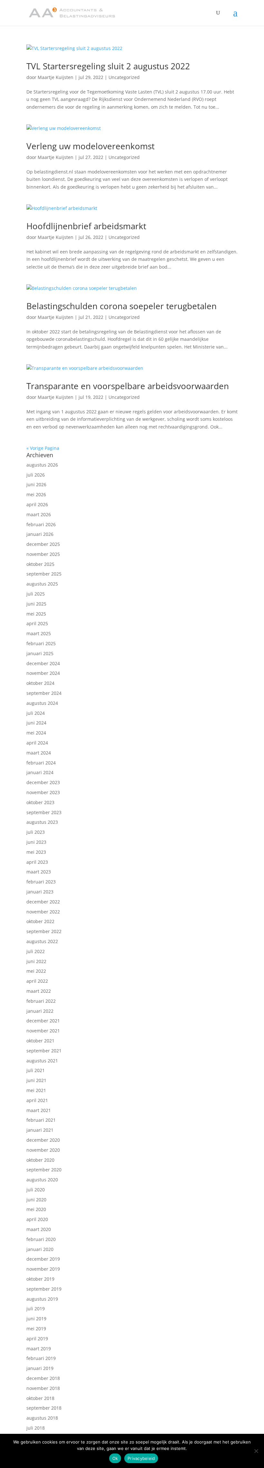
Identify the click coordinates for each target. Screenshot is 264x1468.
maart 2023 (38, 872)
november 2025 (43, 554)
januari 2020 (39, 1249)
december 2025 (43, 544)
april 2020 (37, 1219)
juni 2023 (36, 842)
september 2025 (43, 574)
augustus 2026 (42, 465)
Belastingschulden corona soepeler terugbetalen (121, 306)
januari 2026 (39, 534)
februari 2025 (41, 643)
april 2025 (37, 623)
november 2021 (43, 1031)
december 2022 (43, 902)
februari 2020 (41, 1239)
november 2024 (43, 673)
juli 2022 (35, 951)
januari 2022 (39, 1011)
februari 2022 (41, 1001)
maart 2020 (38, 1229)
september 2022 (43, 931)
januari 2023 (39, 892)
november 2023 (43, 792)
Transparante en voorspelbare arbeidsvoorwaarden (127, 386)
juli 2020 (35, 1190)
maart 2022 (38, 991)
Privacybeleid (141, 1458)
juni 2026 (36, 484)
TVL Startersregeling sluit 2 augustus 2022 (108, 66)
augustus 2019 (42, 1299)
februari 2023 (41, 882)
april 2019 (37, 1338)
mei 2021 (36, 1090)
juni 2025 (36, 604)
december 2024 (43, 663)
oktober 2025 (40, 564)
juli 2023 (35, 832)
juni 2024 (36, 723)
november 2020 (43, 1150)
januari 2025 (39, 653)
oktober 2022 (40, 921)
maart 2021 (38, 1110)
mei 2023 (36, 852)
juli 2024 (35, 713)
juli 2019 (35, 1308)
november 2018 (43, 1388)
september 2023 (43, 812)
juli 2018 (35, 1428)
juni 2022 (36, 961)
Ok (115, 1458)
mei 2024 (36, 733)
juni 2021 (36, 1080)
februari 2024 (41, 763)
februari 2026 (41, 524)
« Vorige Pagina (42, 448)
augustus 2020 (42, 1180)
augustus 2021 (42, 1061)
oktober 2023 (40, 802)
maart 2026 (38, 514)
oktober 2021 (40, 1041)
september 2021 (43, 1051)
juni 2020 (36, 1200)
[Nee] (256, 1451)
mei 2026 (36, 494)
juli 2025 (35, 594)
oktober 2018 (40, 1398)
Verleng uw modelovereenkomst (90, 146)
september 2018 (43, 1408)
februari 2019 (41, 1358)
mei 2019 (36, 1328)
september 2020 (43, 1170)
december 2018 (43, 1378)
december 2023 (43, 782)
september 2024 (43, 693)
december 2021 (43, 1021)
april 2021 (37, 1100)
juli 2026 (35, 475)
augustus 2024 (42, 703)
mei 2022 (36, 971)
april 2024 (37, 743)
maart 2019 (38, 1348)
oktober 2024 (40, 683)
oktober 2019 (40, 1279)
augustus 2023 (42, 822)
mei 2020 (36, 1209)
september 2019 (43, 1289)
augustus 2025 (42, 584)
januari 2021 (39, 1130)
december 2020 (43, 1140)
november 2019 (43, 1269)
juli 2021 (35, 1070)
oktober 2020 (40, 1160)
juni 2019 (36, 1318)
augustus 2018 (42, 1418)
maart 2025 (38, 633)
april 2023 (37, 862)
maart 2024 (38, 753)
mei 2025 (36, 614)
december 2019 (43, 1259)
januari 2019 (39, 1368)
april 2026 (37, 504)
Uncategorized (124, 77)
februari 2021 (41, 1120)
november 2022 (43, 912)
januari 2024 (39, 772)
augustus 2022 (42, 941)
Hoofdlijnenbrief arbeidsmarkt (86, 226)
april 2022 (37, 981)
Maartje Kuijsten (55, 77)
